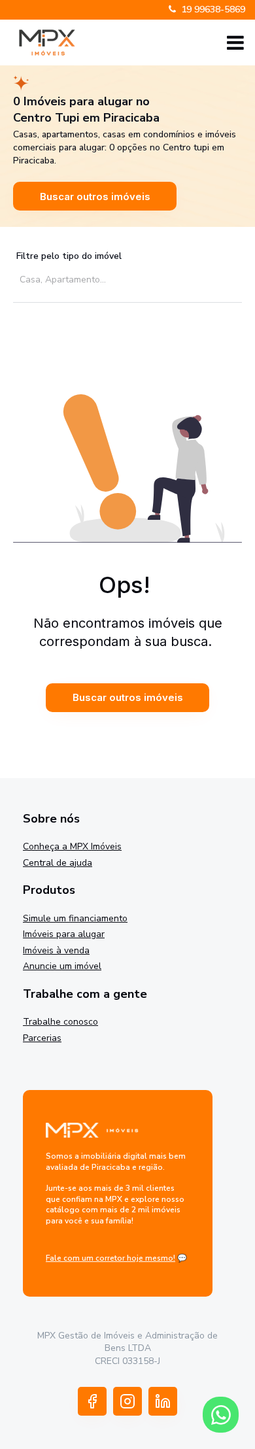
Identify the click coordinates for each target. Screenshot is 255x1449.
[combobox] (122, 279)
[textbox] (126, 279)
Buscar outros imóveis (95, 196)
